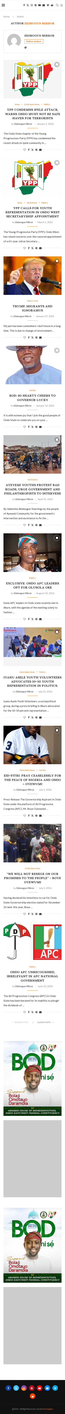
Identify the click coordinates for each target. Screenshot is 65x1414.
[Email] (43, 5)
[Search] (57, 5)
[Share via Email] (40, 149)
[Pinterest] (35, 5)
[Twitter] (28, 5)
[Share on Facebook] (28, 149)
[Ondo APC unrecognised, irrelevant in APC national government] (32, 941)
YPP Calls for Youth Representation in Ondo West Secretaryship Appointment (32, 212)
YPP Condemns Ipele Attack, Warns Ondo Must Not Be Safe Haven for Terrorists (32, 114)
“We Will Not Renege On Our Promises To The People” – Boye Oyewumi (32, 878)
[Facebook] (24, 5)
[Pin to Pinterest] (36, 149)
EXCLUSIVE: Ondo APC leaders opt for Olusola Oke (32, 585)
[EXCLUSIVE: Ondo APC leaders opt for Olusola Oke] (32, 552)
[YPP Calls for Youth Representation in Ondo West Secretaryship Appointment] (32, 177)
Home (6, 16)
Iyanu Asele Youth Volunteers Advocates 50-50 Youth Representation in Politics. (32, 681)
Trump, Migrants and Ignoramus (32, 308)
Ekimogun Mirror (39, 35)
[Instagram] (32, 5)
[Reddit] (52, 5)
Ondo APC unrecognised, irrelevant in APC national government (32, 976)
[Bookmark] (61, 5)
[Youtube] (39, 5)
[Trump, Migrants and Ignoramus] (32, 275)
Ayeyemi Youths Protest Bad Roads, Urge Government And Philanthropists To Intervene (32, 489)
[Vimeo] (48, 5)
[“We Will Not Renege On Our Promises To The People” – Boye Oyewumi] (32, 843)
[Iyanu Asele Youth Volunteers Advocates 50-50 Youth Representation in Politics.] (32, 646)
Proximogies (47, 1409)
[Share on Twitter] (32, 149)
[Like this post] (24, 149)
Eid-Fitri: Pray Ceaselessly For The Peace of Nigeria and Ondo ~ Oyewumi (32, 780)
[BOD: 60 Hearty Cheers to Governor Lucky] (32, 365)
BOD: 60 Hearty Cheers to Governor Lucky (32, 398)
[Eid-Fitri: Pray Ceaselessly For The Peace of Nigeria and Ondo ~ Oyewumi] (32, 745)
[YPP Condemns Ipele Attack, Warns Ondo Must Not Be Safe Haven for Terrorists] (32, 79)
